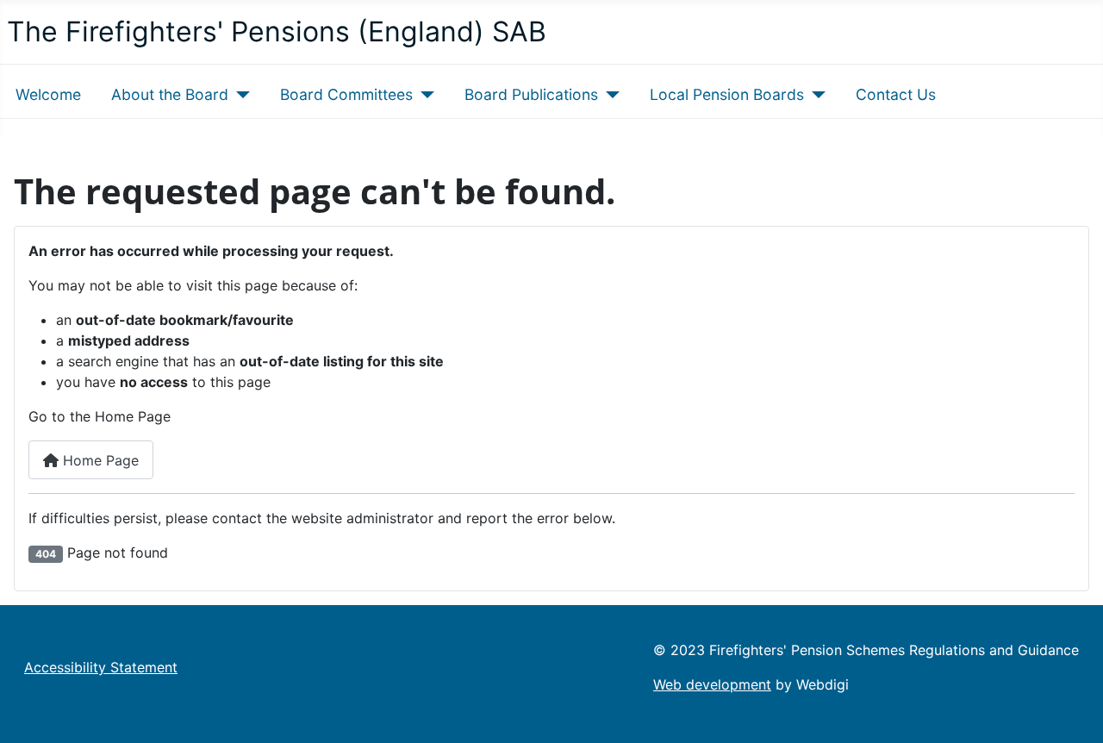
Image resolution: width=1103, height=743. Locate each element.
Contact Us (896, 94)
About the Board (169, 94)
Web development (712, 684)
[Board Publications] (609, 95)
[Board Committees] (423, 95)
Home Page (99, 460)
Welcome (48, 94)
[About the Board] (239, 95)
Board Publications (531, 94)
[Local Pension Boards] (815, 95)
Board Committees (346, 94)
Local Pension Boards (727, 94)
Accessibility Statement (101, 667)
